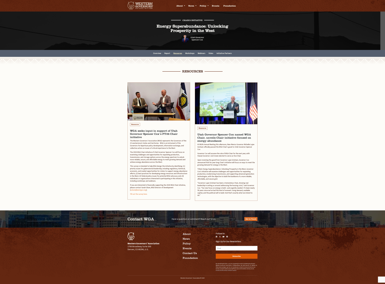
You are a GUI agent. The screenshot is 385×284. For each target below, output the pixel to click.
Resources (177, 53)
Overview (157, 53)
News (191, 6)
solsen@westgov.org (138, 190)
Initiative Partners (224, 53)
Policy (203, 6)
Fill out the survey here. (139, 194)
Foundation (229, 6)
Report (167, 53)
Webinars (201, 53)
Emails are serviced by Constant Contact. (226, 270)
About (179, 6)
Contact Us (190, 253)
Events (215, 6)
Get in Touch (251, 219)
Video (211, 53)
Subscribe (237, 256)
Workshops (190, 53)
